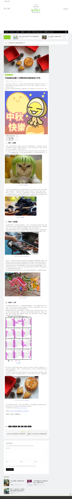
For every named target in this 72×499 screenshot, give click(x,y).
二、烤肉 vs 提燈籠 (10, 138)
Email (21, 461)
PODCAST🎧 (12, 31)
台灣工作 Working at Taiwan (37, 31)
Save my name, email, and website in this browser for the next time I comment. (21, 466)
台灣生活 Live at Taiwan (9, 74)
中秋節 (10, 426)
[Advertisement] (36, 21)
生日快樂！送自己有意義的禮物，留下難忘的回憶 (19, 411)
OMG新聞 (25, 185)
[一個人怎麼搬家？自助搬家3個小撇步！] (44, 37)
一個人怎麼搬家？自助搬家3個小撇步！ (54, 36)
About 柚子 (7, 31)
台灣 (19, 426)
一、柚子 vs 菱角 (10, 137)
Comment (8, 448)
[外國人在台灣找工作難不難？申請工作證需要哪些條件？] (15, 37)
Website (35, 461)
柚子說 (17, 31)
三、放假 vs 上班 (10, 139)
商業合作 (22, 31)
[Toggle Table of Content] (16, 136)
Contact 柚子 (28, 31)
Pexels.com (27, 256)
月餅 (22, 426)
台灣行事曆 (18, 363)
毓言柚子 (36, 10)
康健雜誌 (22, 217)
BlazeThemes (25, 497)
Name (7, 461)
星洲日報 (24, 297)
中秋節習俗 (14, 426)
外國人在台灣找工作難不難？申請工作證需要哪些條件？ (29, 36)
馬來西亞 (29, 426)
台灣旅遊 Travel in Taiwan (48, 31)
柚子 (25, 426)
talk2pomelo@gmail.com (22, 407)
